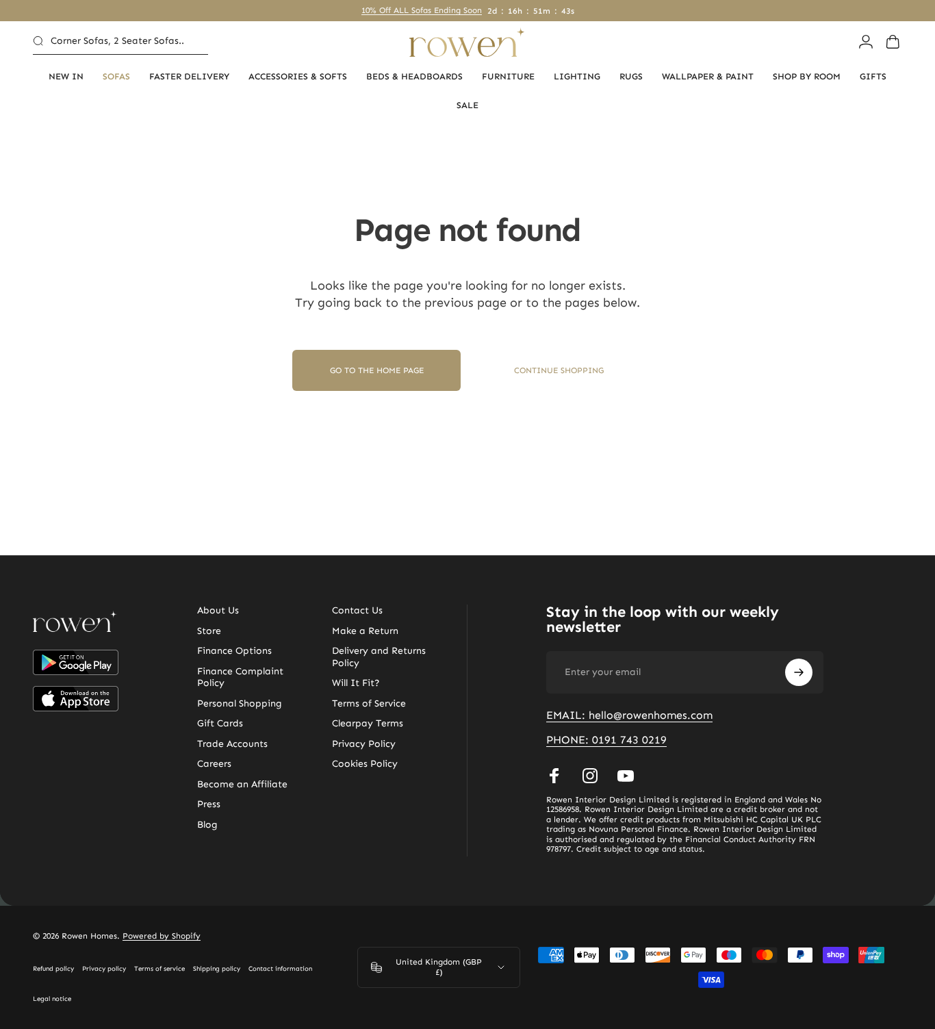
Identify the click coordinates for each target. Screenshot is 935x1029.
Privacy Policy (364, 744)
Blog (207, 824)
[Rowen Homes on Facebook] (554, 775)
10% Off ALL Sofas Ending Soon (421, 10)
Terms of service (159, 969)
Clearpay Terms (367, 723)
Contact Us (357, 610)
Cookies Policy (365, 764)
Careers (214, 764)
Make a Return (365, 631)
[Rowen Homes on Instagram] (590, 775)
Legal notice (52, 999)
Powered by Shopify (162, 936)
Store (209, 631)
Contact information (280, 969)
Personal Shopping (239, 703)
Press (208, 804)
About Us (218, 610)
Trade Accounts (232, 744)
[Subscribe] (798, 672)
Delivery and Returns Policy (379, 657)
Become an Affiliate (242, 784)
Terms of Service (369, 703)
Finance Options (234, 651)
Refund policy (53, 969)
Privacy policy (104, 969)
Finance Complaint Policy (240, 677)
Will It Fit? (356, 683)
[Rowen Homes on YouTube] (625, 775)
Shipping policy (216, 969)
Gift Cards (220, 723)
